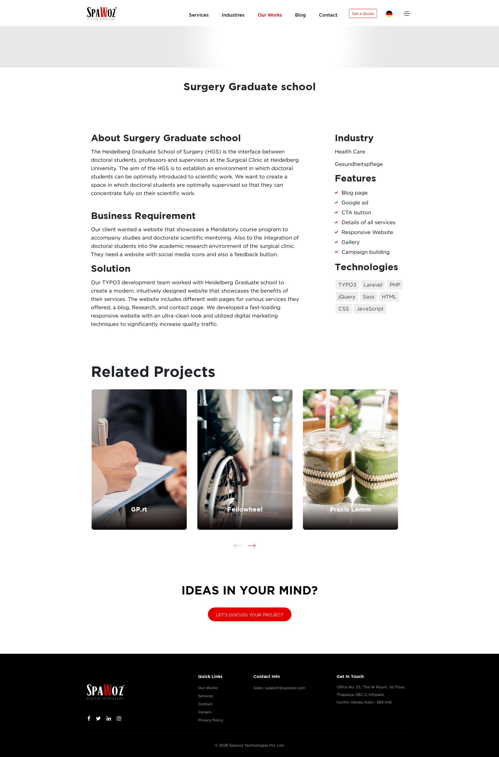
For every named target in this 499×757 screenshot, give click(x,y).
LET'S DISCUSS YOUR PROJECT (249, 614)
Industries (233, 14)
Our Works (270, 14)
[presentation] (238, 545)
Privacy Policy (210, 720)
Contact (328, 14)
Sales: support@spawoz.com (279, 687)
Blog (300, 14)
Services (199, 14)
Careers (205, 712)
